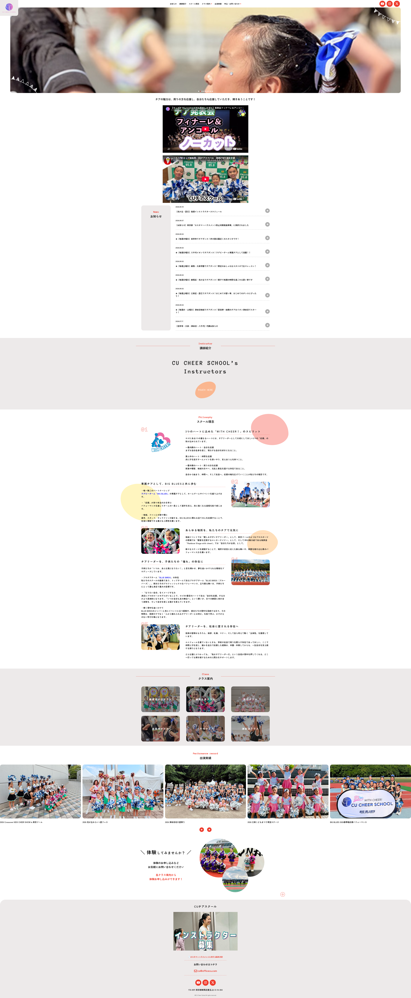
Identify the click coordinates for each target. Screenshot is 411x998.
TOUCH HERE (205, 390)
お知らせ (173, 3)
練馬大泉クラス (205, 699)
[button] (201, 829)
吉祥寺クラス (160, 728)
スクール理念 (194, 3)
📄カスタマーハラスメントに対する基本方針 (205, 956)
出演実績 (218, 3)
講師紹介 (182, 3)
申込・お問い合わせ (232, 3)
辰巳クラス (250, 699)
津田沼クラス (250, 728)
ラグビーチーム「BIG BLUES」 (155, 493)
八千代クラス (205, 728)
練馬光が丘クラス (160, 699)
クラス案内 (206, 3)
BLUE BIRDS (165, 577)
